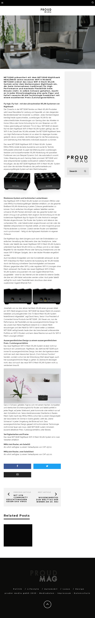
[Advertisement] (78, 111)
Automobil (51, 589)
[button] (18, 296)
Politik (17, 589)
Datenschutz (82, 593)
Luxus (66, 589)
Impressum (64, 593)
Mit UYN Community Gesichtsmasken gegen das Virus (17, 498)
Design (49, 46)
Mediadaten (47, 593)
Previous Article (22, 492)
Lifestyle (33, 589)
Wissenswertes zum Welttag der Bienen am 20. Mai (47, 499)
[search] (85, 171)
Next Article (44, 492)
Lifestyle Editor (37, 46)
